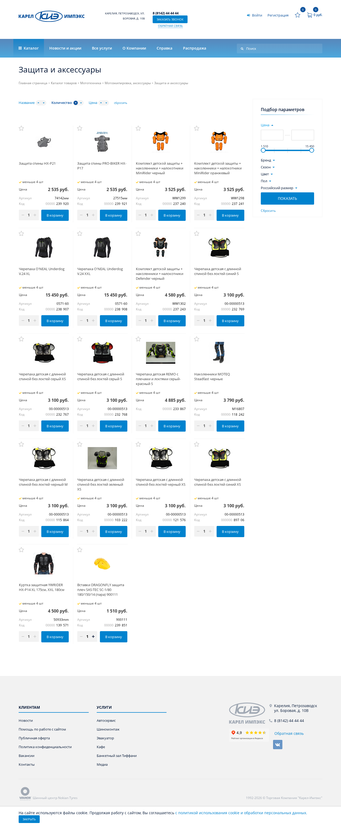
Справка (164, 48)
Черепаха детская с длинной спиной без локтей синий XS (217, 482)
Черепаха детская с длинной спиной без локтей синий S (217, 271)
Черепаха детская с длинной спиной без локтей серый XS (42, 376)
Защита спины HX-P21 (37, 163)
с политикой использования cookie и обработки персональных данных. (241, 812)
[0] (297, 15)
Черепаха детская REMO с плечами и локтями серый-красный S (158, 379)
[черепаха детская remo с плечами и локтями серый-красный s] (161, 353)
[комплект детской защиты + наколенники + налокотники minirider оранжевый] (219, 142)
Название (27, 102)
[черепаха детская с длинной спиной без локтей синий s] (219, 247)
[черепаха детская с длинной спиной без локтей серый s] (102, 353)
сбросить (120, 103)
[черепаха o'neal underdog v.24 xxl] (102, 247)
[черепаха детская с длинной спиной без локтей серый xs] (44, 353)
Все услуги (102, 48)
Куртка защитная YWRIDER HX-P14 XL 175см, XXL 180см (41, 587)
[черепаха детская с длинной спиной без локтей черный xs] (161, 458)
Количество (61, 102)
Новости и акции (65, 48)
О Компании (134, 48)
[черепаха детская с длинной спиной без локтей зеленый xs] (102, 458)
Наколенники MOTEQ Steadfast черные (212, 376)
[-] (249, 713)
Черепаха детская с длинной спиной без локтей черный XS (160, 482)
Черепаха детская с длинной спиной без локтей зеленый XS (100, 484)
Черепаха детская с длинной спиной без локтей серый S (100, 376)
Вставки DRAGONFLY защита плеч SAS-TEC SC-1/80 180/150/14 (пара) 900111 (100, 589)
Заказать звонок (170, 19)
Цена (93, 102)
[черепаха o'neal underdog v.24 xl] (44, 247)
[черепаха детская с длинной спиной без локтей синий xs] (219, 458)
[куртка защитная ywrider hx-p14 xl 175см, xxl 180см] (44, 563)
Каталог (31, 48)
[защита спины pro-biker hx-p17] (102, 142)
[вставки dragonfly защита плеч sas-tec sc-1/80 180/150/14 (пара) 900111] (102, 563)
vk (277, 744)
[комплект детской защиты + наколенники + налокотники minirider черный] (161, 142)
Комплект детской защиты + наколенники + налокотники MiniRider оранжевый (218, 168)
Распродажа (194, 48)
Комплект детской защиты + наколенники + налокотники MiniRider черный (159, 168)
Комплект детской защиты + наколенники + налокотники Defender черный (159, 273)
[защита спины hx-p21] (44, 142)
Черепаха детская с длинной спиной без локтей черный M (43, 482)
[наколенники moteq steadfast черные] (219, 353)
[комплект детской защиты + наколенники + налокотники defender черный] (161, 247)
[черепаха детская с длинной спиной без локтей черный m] (44, 458)
